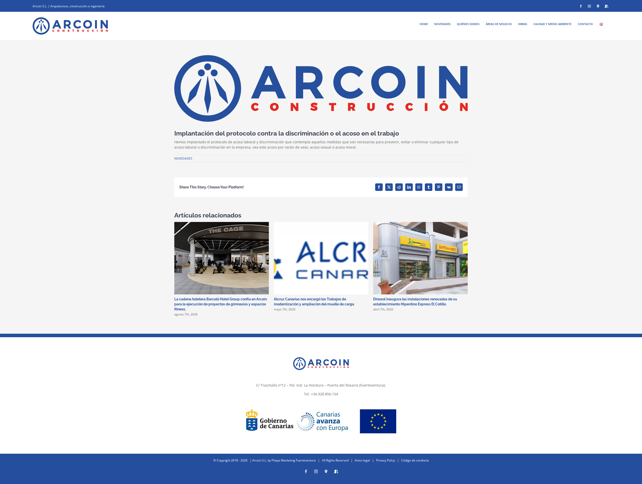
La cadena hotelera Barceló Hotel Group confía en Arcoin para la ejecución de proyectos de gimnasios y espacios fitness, (220, 304)
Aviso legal (362, 460)
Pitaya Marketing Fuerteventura (294, 460)
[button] (178, 269)
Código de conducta (415, 460)
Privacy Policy (385, 460)
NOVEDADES (183, 158)
